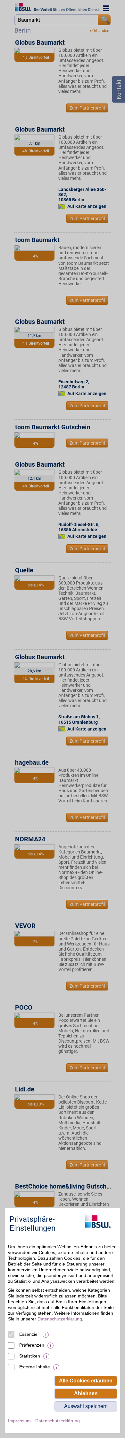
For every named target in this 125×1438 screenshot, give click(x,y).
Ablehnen (86, 1393)
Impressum (19, 1420)
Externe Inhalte (34, 1366)
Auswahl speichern (86, 1406)
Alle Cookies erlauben (86, 1380)
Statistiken (29, 1355)
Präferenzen (31, 1345)
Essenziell (29, 1334)
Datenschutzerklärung (60, 1318)
